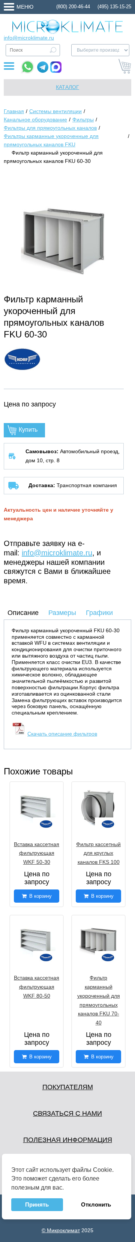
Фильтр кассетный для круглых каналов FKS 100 (98, 853)
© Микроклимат (61, 1230)
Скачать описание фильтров (62, 734)
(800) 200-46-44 (73, 6)
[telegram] (42, 67)
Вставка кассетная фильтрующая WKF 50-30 (36, 853)
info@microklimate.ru (29, 38)
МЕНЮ (24, 7)
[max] (56, 67)
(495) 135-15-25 (114, 6)
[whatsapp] (27, 67)
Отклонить (96, 1204)
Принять (37, 1204)
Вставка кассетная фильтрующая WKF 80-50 (36, 987)
